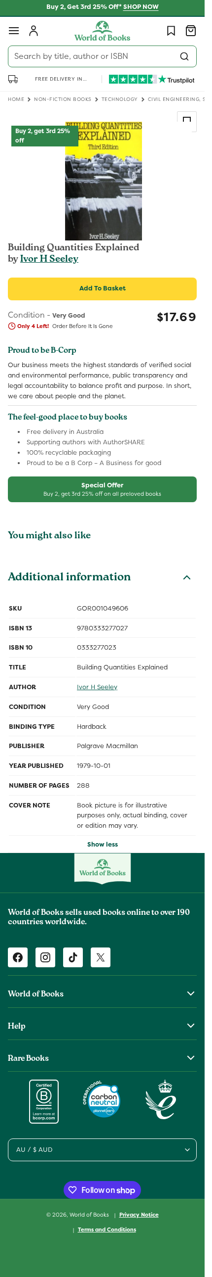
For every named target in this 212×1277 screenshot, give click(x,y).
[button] (14, 31)
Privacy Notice (139, 1215)
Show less (102, 844)
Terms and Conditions (107, 1229)
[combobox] (102, 56)
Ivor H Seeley (49, 260)
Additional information (69, 578)
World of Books (90, 1215)
